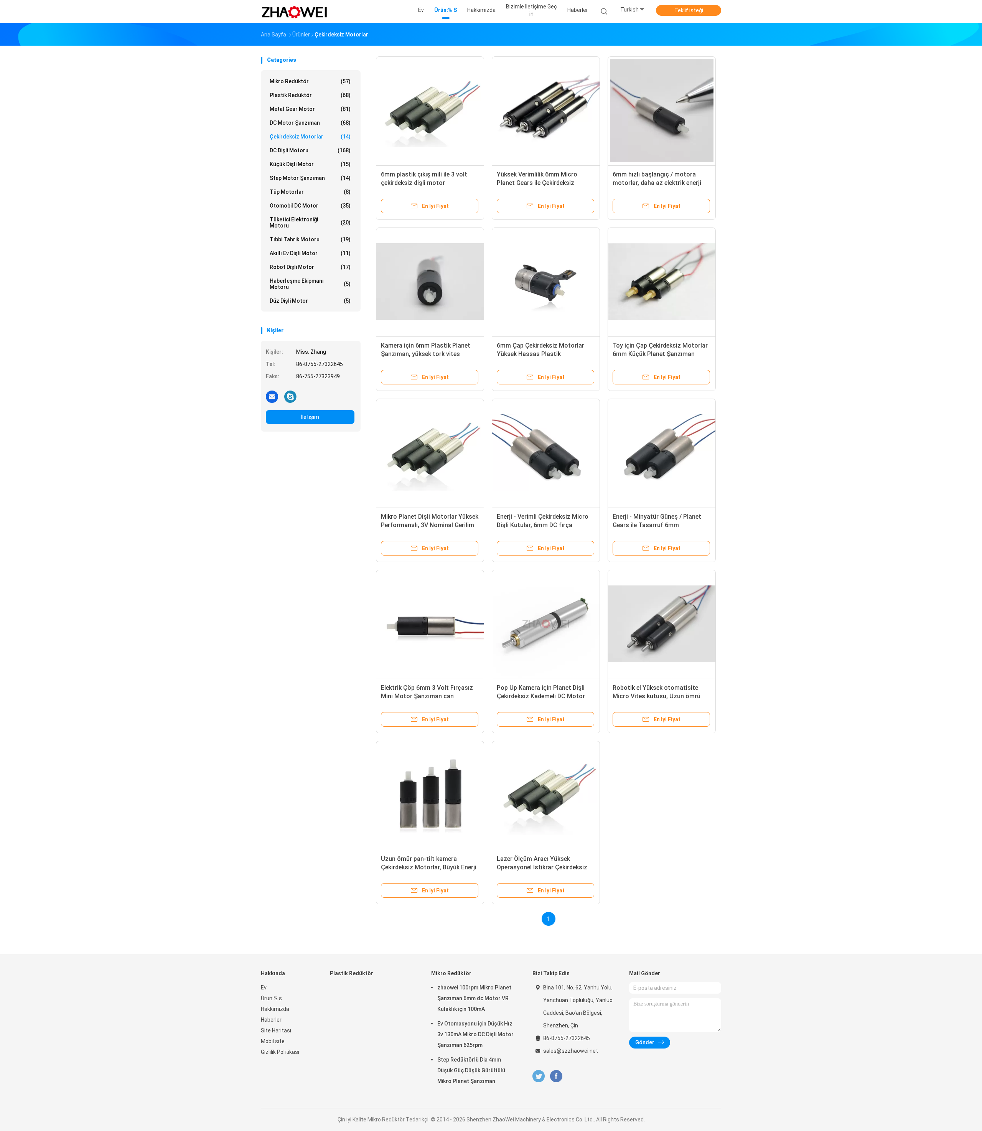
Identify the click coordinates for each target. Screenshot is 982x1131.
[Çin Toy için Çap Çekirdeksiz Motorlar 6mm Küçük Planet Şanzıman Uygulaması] (661, 281)
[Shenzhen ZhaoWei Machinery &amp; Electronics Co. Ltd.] (294, 11)
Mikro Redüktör (310, 81)
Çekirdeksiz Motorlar (310, 137)
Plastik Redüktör (310, 95)
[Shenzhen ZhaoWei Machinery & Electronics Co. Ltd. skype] (290, 396)
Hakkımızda (275, 1009)
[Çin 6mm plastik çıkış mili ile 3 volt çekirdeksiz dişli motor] (430, 110)
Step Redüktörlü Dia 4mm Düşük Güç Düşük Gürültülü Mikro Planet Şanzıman (471, 1070)
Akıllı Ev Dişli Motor (310, 253)
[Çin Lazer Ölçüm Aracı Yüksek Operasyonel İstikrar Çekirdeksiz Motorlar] (546, 795)
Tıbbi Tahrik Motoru (310, 239)
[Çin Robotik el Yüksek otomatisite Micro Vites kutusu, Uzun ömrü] (661, 624)
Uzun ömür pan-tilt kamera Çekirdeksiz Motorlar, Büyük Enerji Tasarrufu (428, 867)
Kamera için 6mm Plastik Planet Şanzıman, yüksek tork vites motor (425, 354)
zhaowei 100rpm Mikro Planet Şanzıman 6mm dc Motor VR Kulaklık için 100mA (474, 998)
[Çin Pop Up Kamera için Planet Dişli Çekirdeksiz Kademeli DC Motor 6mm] (546, 624)
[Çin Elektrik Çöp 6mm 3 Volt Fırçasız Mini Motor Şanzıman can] (430, 624)
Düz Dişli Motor (310, 301)
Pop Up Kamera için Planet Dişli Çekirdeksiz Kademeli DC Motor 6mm (541, 696)
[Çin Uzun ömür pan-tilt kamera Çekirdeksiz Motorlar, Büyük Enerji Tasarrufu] (430, 795)
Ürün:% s (271, 998)
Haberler (271, 1020)
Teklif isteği (688, 10)
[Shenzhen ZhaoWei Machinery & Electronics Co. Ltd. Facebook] (556, 1076)
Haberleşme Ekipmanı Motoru (310, 284)
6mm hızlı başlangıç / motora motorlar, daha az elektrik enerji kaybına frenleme (657, 183)
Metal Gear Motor (310, 109)
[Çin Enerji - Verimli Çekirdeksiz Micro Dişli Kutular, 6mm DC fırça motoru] (546, 452)
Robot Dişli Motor (310, 267)
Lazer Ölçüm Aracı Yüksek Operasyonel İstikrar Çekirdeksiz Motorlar (542, 867)
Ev (264, 987)
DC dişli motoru (310, 150)
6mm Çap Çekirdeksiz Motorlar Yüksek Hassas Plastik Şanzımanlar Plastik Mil (540, 354)
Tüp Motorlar (310, 192)
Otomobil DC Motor (310, 206)
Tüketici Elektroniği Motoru (310, 222)
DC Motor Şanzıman (310, 123)
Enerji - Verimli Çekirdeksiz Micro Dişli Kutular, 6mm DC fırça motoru (542, 525)
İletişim (310, 417)
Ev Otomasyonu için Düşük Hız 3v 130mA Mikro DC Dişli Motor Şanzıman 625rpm (475, 1034)
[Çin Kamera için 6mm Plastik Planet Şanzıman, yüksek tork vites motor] (430, 281)
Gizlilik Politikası (280, 1052)
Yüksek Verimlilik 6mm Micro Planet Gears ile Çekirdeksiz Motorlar (537, 183)
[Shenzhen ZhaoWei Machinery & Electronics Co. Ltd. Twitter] (538, 1076)
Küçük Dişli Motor (310, 164)
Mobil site (273, 1041)
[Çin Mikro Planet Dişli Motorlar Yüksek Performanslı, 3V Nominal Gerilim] (430, 452)
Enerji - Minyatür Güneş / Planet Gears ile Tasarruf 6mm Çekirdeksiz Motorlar (657, 525)
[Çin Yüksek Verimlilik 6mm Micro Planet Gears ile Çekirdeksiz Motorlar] (546, 110)
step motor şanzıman (310, 178)
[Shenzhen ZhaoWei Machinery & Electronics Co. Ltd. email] (272, 396)
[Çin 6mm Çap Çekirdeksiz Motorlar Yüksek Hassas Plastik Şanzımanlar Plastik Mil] (546, 281)
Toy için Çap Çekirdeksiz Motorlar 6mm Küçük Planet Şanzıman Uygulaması (660, 354)
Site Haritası (276, 1030)
